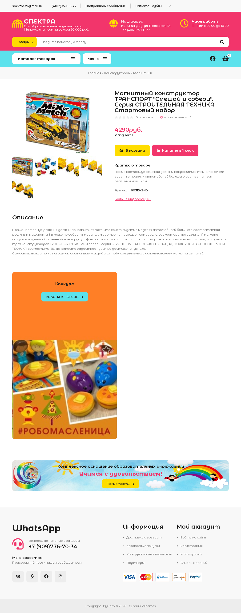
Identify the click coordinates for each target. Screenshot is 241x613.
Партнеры (135, 563)
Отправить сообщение (105, 6)
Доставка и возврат (144, 537)
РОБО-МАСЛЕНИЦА (62, 297)
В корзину (135, 150)
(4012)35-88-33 (64, 6)
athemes (149, 606)
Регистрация (191, 546)
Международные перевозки (149, 554)
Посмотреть (118, 484)
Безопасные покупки (143, 546)
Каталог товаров (36, 58)
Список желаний (193, 563)
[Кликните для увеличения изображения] (57, 122)
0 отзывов (144, 117)
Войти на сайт (193, 537)
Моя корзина (191, 554)
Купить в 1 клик (177, 150)
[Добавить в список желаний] (175, 117)
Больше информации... (133, 199)
